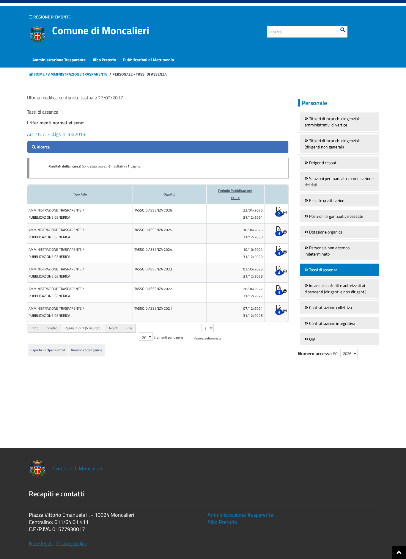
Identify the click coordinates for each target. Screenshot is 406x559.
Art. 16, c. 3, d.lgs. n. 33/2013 (56, 134)
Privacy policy (71, 543)
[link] (339, 121)
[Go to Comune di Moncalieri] (37, 35)
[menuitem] (59, 60)
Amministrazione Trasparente (77, 74)
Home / (40, 74)
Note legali (41, 543)
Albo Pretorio (222, 522)
